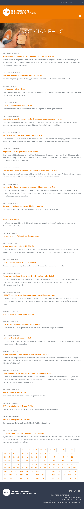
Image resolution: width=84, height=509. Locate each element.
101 (69, 468)
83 (63, 464)
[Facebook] (70, 491)
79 (45, 464)
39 (18, 457)
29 (50, 453)
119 (16, 475)
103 (5, 471)
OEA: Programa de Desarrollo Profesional (18, 314)
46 (50, 457)
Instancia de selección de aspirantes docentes (19, 262)
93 (32, 468)
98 (54, 468)
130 (75, 475)
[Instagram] (75, 491)
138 (42, 478)
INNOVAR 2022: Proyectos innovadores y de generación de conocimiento (30, 295)
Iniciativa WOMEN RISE (11, 220)
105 (16, 471)
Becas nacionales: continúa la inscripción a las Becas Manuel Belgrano (28, 56)
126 (53, 475)
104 (10, 471)
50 (67, 457)
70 (5, 464)
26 (36, 453)
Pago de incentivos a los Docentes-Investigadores (21, 324)
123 (37, 475)
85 (72, 464)
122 (32, 475)
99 (59, 468)
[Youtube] (79, 491)
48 (59, 457)
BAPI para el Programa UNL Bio (14, 392)
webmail (64, 3)
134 (21, 478)
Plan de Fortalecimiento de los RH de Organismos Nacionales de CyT (28, 276)
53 (5, 461)
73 (18, 464)
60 (36, 461)
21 (14, 453)
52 (76, 457)
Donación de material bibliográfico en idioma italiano (22, 75)
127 (59, 475)
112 (53, 471)
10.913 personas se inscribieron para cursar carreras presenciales (27, 373)
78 (41, 464)
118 (10, 475)
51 (72, 457)
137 (37, 478)
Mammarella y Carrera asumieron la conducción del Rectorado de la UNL (30, 171)
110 (42, 471)
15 (63, 450)
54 (9, 461)
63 (50, 461)
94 (36, 468)
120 (21, 475)
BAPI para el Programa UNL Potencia (16, 420)
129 (69, 475)
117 (5, 475)
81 (54, 464)
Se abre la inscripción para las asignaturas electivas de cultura (26, 354)
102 (74, 468)
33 (67, 453)
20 (9, 453)
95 (41, 468)
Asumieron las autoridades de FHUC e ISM (18, 246)
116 (75, 471)
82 (59, 464)
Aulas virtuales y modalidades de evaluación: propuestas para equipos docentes (32, 119)
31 (59, 453)
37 (9, 457)
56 (18, 461)
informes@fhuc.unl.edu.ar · (53, 500)
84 (67, 464)
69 (76, 461)
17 (72, 450)
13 (54, 450)
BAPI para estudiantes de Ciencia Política (18, 406)
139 (48, 478)
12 (50, 450)
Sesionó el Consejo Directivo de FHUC (17, 338)
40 (23, 457)
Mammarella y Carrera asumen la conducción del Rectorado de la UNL (29, 187)
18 (77, 450)
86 (76, 464)
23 (23, 453)
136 (32, 478)
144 (75, 478)
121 (26, 475)
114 (64, 471)
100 (63, 468)
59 (32, 461)
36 (5, 457)
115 (69, 471)
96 (45, 468)
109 (37, 471)
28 (45, 453)
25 (32, 453)
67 (67, 461)
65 (59, 461)
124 (42, 475)
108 (32, 471)
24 (27, 453)
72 (14, 464)
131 (5, 478)
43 (36, 457)
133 (16, 478)
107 (26, 471)
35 (76, 453)
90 (18, 468)
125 (48, 475)
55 (14, 461)
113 (59, 471)
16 (68, 450)
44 (41, 457)
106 (21, 471)
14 (59, 450)
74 (23, 464)
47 (54, 457)
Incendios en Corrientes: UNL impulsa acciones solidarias (24, 433)
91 (23, 468)
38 (14, 457)
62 (45, 461)
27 (41, 453)
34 (72, 453)
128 (64, 475)
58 (27, 461)
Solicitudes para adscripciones (14, 89)
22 (18, 453)
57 (23, 461)
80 (50, 464)
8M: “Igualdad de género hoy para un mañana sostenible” (24, 135)
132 (10, 478)
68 (72, 461)
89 (14, 468)
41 (27, 457)
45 (45, 457)
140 (53, 478)
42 (32, 457)
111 (48, 471)
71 (9, 464)
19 (5, 453)
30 (54, 453)
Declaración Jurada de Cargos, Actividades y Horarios (23, 206)
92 (27, 468)
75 (27, 464)
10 (41, 450)
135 (26, 478)
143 (69, 478)
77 (36, 464)
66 (63, 461)
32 (63, 453)
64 (54, 461)
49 (63, 457)
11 (45, 450)
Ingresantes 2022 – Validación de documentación (21, 236)
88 (9, 468)
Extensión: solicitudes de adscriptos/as (17, 105)
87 (5, 468)
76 (32, 464)
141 (59, 478)
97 (50, 468)
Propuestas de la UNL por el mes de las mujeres (20, 152)
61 (41, 461)
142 (64, 478)
